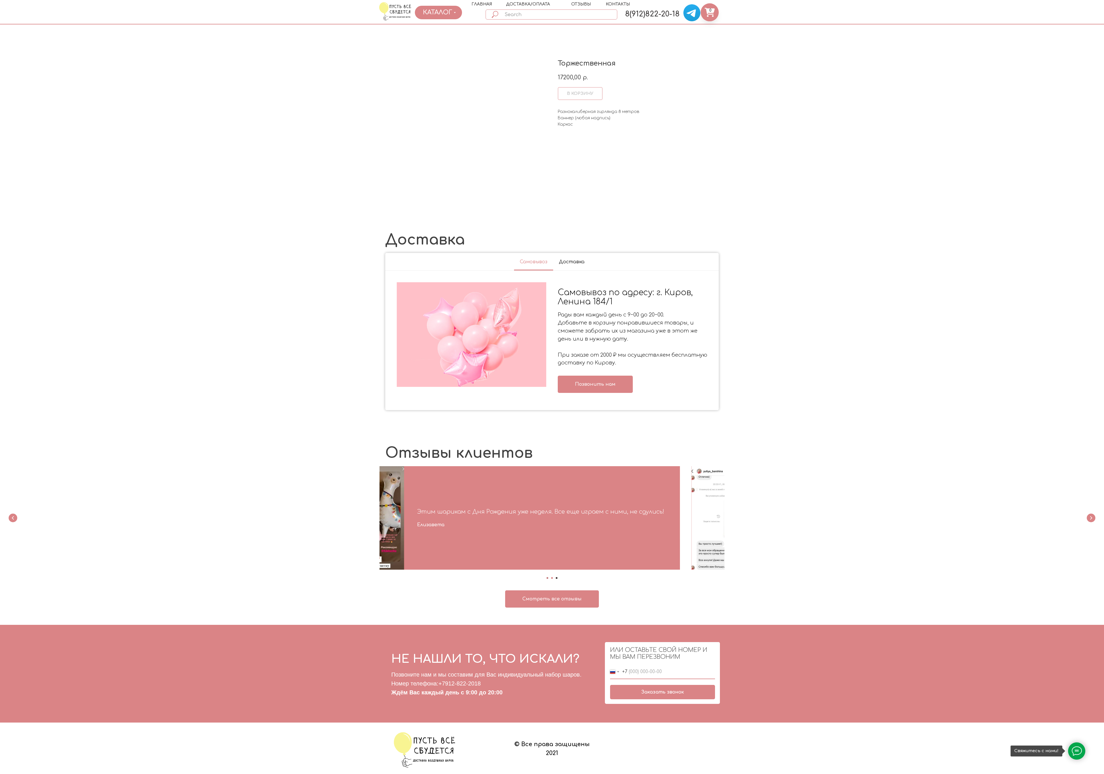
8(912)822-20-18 (652, 14)
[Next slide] (1091, 518)
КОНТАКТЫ (618, 4)
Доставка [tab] (571, 261)
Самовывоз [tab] (533, 261)
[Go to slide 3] (556, 578)
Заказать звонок (662, 692)
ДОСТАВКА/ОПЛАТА (528, 4)
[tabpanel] (552, 340)
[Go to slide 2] (552, 578)
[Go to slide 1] (547, 578)
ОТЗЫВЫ (581, 4)
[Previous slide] (13, 518)
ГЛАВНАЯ (481, 4)
